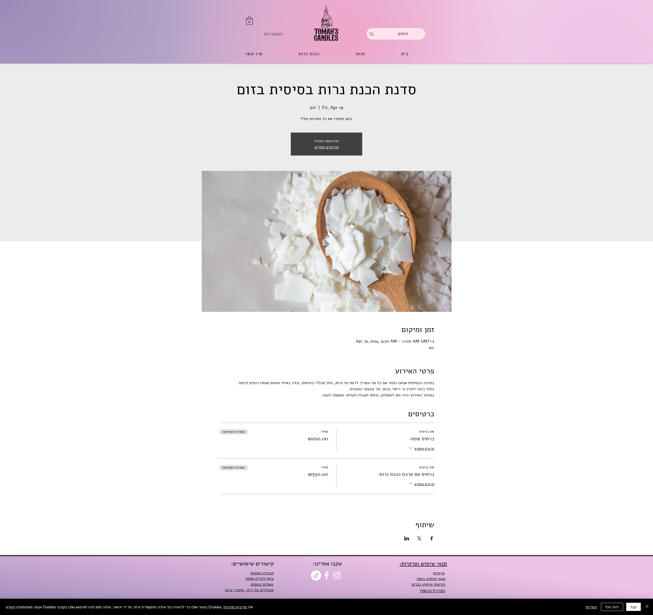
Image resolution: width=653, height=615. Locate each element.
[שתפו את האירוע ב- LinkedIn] (406, 538)
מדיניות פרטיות (235, 606)
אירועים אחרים (327, 147)
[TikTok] (316, 575)
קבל (633, 606)
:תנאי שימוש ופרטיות (423, 563)
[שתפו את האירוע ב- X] (419, 538)
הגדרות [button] (591, 606)
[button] (249, 20)
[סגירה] (647, 607)
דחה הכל (612, 606)
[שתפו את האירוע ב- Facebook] (431, 538)
